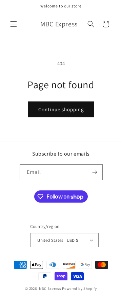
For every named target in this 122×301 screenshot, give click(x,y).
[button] (13, 24)
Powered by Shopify (79, 288)
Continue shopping (61, 109)
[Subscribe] (94, 172)
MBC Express (50, 288)
